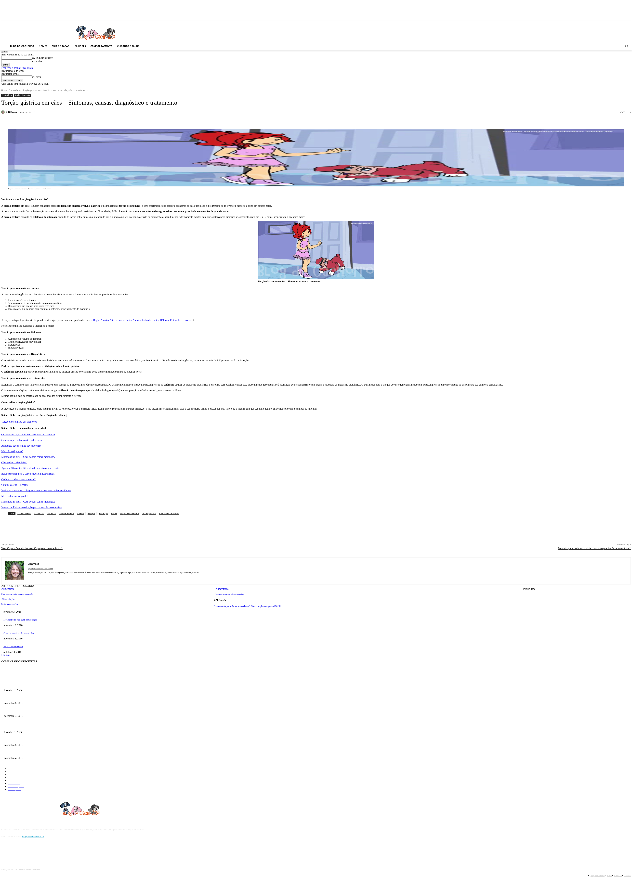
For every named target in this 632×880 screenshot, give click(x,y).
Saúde (17, 95)
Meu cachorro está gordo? (14, 496)
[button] (627, 46)
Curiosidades (15, 90)
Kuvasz (187, 320)
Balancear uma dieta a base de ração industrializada (27, 473)
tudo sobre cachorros (169, 513)
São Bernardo (117, 320)
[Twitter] (50, 120)
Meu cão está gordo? (12, 451)
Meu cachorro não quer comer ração (17, 594)
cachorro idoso (24, 513)
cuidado (80, 513)
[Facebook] (38, 120)
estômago (103, 513)
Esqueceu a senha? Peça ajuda (17, 67)
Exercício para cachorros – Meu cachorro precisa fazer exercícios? (594, 548)
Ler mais (5, 655)
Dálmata (164, 320)
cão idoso (51, 513)
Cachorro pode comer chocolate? (18, 479)
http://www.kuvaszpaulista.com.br (40, 568)
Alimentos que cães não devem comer (21, 445)
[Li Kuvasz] (3, 112)
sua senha (37, 61)
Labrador (147, 320)
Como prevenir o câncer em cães (229, 594)
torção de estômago (129, 513)
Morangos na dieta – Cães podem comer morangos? (28, 456)
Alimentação (7, 599)
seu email (36, 77)
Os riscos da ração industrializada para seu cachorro (28, 434)
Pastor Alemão (133, 320)
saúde (114, 513)
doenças (91, 513)
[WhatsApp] (74, 120)
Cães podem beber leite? (14, 462)
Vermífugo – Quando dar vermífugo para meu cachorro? (32, 548)
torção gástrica (149, 513)
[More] (86, 120)
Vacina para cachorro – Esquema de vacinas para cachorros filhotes (36, 490)
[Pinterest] (62, 120)
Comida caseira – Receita (14, 484)
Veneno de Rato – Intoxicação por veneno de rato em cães (31, 507)
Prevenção (26, 95)
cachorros (39, 513)
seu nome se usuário (42, 57)
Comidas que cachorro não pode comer (21, 440)
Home (4, 90)
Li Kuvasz (12, 112)
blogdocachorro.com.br (33, 836)
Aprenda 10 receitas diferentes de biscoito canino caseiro (30, 468)
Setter (156, 320)
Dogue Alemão (100, 320)
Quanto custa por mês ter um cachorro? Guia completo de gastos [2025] (247, 606)
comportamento (66, 513)
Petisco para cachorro (10, 604)
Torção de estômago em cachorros (19, 421)
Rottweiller (175, 320)
